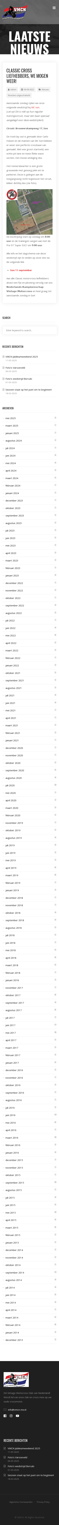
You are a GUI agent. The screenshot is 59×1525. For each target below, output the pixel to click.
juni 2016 (10, 1115)
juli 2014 (10, 1287)
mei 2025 (11, 418)
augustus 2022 (14, 613)
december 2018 (14, 897)
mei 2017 (11, 1032)
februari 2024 (13, 485)
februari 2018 (13, 972)
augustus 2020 (14, 777)
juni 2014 (10, 1295)
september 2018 (15, 920)
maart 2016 (12, 1137)
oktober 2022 (13, 598)
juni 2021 (10, 703)
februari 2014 (13, 1325)
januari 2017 (12, 1062)
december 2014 (14, 1250)
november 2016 (14, 1077)
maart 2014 (12, 1317)
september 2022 (15, 605)
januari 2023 (12, 575)
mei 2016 (11, 1122)
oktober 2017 (13, 995)
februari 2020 (13, 815)
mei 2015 (11, 1212)
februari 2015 (13, 1235)
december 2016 (14, 1070)
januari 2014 (12, 1332)
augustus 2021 (14, 688)
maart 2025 (12, 425)
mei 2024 (11, 463)
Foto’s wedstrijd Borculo (19, 378)
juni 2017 (10, 1025)
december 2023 (14, 500)
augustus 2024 (14, 440)
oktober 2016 (13, 1085)
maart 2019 (12, 875)
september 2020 (15, 770)
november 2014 (14, 1257)
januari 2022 (12, 665)
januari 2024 (12, 493)
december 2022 (14, 583)
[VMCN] (15, 12)
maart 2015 (12, 1227)
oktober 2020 (13, 762)
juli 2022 (10, 620)
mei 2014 (11, 1302)
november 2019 (14, 822)
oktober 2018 (13, 912)
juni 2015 (10, 1205)
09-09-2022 (29, 89)
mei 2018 (11, 950)
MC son (35, 107)
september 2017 (15, 1002)
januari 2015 (12, 1242)
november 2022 (14, 590)
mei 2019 (11, 860)
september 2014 (15, 1272)
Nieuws (45, 89)
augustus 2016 (14, 1100)
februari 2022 (13, 658)
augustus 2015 (14, 1190)
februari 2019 (13, 882)
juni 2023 (10, 538)
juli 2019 (10, 845)
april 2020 (11, 800)
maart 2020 (12, 807)
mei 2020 (11, 792)
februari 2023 (13, 568)
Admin (13, 89)
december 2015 (14, 1160)
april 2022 (11, 643)
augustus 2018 (14, 927)
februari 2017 (13, 1055)
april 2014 (11, 1310)
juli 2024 (10, 448)
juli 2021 (10, 695)
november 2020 (14, 755)
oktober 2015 (13, 1175)
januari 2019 (12, 890)
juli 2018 (10, 935)
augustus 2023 (14, 523)
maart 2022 (12, 650)
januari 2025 (12, 433)
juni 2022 (10, 628)
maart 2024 (12, 478)
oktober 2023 (13, 508)
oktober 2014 (13, 1265)
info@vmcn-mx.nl (17, 1409)
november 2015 (14, 1167)
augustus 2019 (14, 837)
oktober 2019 (13, 830)
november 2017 (14, 987)
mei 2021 (11, 710)
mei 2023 (11, 545)
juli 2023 (10, 530)
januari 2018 (12, 980)
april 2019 (11, 867)
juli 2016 (10, 1107)
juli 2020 (10, 785)
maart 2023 (12, 560)
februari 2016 (13, 1145)
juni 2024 (10, 455)
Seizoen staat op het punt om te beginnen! (29, 389)
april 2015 (11, 1220)
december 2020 (14, 747)
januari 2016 (12, 1152)
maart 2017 (12, 1047)
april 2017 (11, 1040)
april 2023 (11, 553)
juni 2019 (10, 852)
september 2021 (15, 680)
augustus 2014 (14, 1280)
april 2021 (11, 718)
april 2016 (11, 1130)
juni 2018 (10, 942)
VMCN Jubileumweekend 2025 (22, 356)
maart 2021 (12, 725)
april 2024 (11, 470)
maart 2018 (12, 965)
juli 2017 (10, 1017)
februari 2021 (13, 732)
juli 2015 (10, 1197)
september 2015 (15, 1182)
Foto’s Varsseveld (15, 367)
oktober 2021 (13, 673)
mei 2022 (11, 635)
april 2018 (11, 957)
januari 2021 (12, 740)
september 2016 (15, 1092)
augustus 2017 (14, 1010)
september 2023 (15, 515)
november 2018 (14, 905)
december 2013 (14, 1339)
